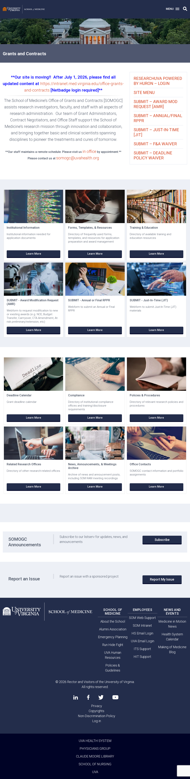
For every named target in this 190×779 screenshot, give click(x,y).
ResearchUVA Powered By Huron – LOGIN (158, 81)
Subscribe (162, 540)
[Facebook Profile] (88, 697)
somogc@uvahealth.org (77, 158)
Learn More (33, 253)
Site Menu (144, 92)
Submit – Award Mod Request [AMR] (155, 104)
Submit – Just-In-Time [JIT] (156, 132)
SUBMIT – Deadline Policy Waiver (153, 155)
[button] (185, 9)
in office (89, 151)
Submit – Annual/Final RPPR (158, 118)
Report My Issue (162, 579)
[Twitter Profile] (101, 697)
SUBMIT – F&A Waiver (155, 144)
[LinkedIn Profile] (75, 697)
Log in (96, 721)
